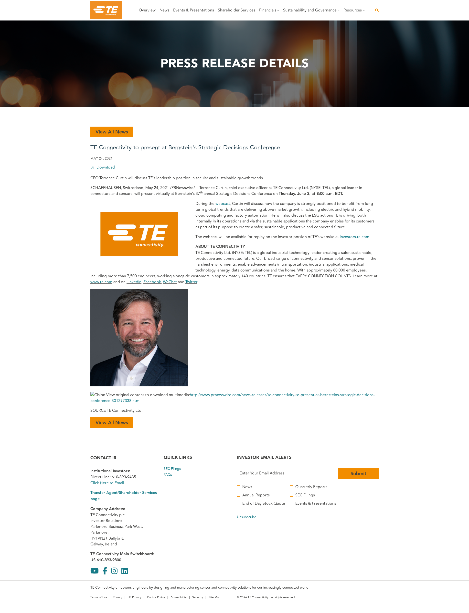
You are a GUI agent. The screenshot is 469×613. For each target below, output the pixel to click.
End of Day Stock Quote (263, 503)
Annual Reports (256, 495)
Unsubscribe (246, 517)
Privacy (117, 598)
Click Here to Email (107, 483)
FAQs (174, 474)
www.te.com (101, 282)
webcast (222, 204)
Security (197, 598)
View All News (112, 132)
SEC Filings (178, 469)
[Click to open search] (376, 10)
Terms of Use (98, 598)
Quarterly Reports (311, 487)
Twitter (191, 282)
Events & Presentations (315, 503)
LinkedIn (134, 282)
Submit (358, 474)
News (247, 487)
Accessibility (179, 598)
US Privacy (134, 598)
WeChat (170, 282)
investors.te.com (354, 237)
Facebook (152, 282)
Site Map (214, 598)
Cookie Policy (156, 598)
